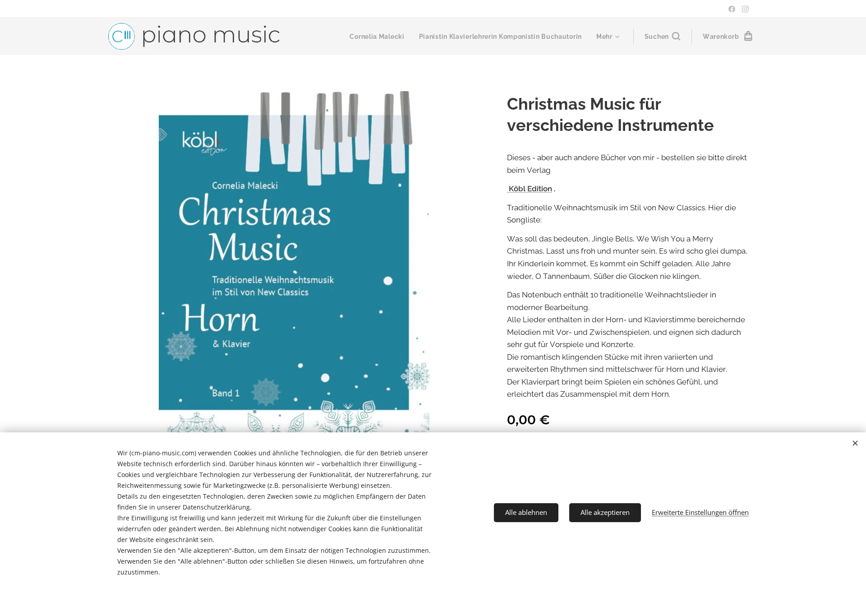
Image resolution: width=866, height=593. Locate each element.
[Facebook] (731, 9)
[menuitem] (379, 36)
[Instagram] (745, 9)
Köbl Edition (529, 188)
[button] (662, 36)
